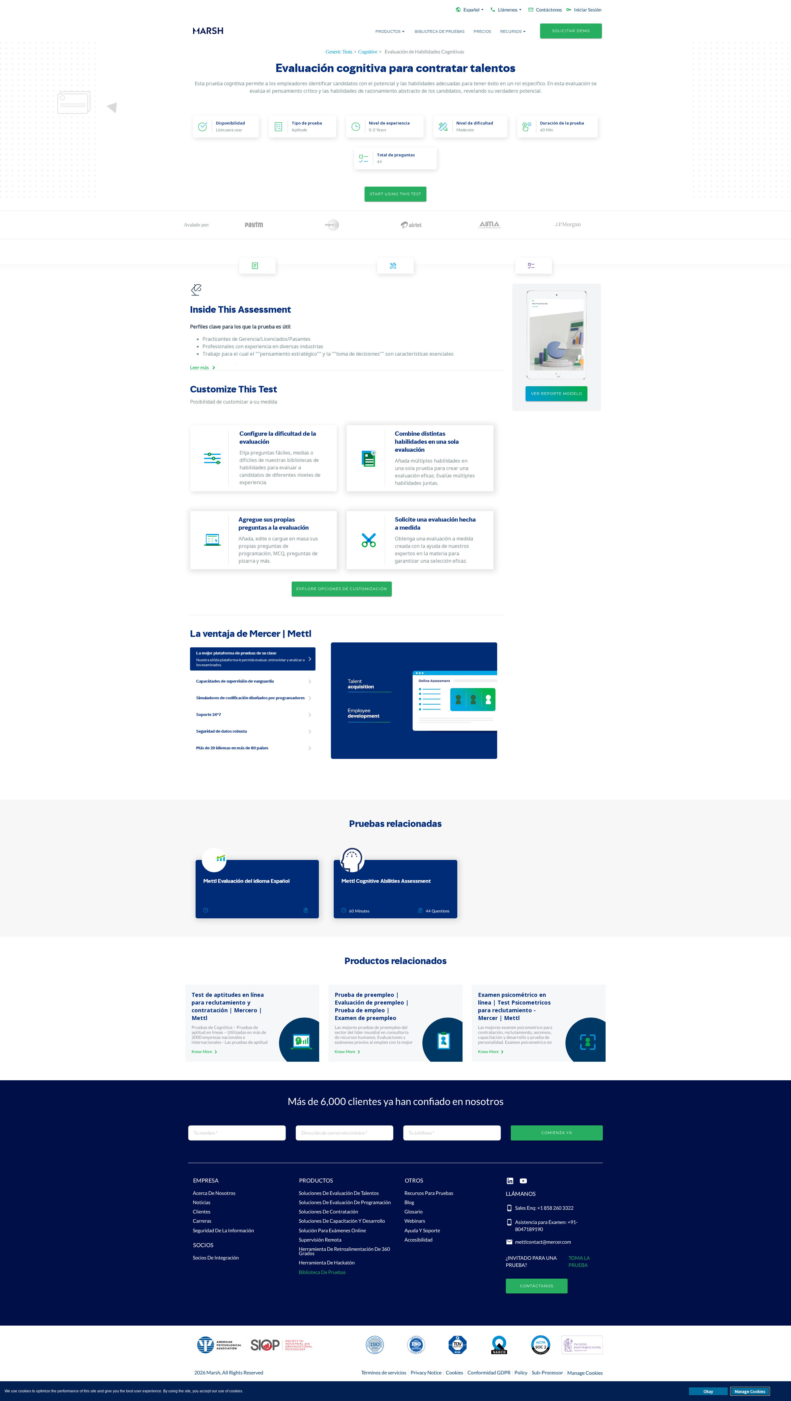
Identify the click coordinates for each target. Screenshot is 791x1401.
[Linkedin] (510, 1181)
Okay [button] (708, 1391)
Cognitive (367, 51)
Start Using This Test (395, 194)
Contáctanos (536, 1286)
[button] (237, 1182)
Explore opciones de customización (341, 588)
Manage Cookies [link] (585, 1373)
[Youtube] (523, 1181)
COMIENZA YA (556, 1132)
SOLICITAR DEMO (571, 30)
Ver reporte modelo (556, 393)
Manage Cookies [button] (750, 1391)
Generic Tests (339, 51)
